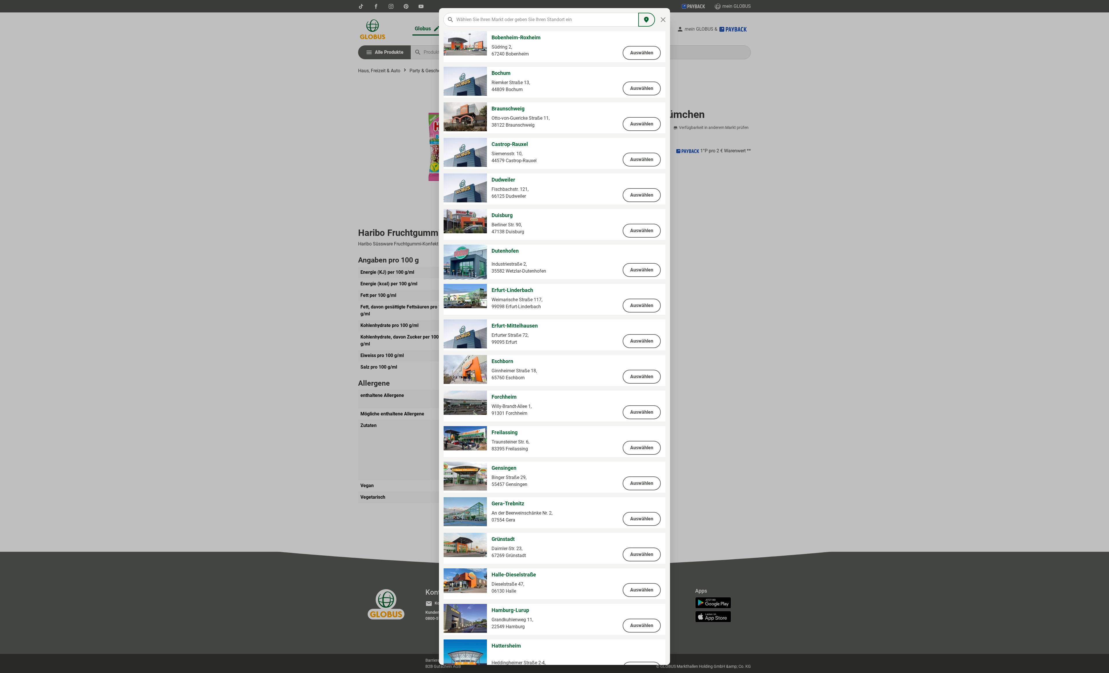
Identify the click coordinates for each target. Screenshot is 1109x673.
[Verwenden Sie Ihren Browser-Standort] (646, 20)
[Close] (663, 19)
